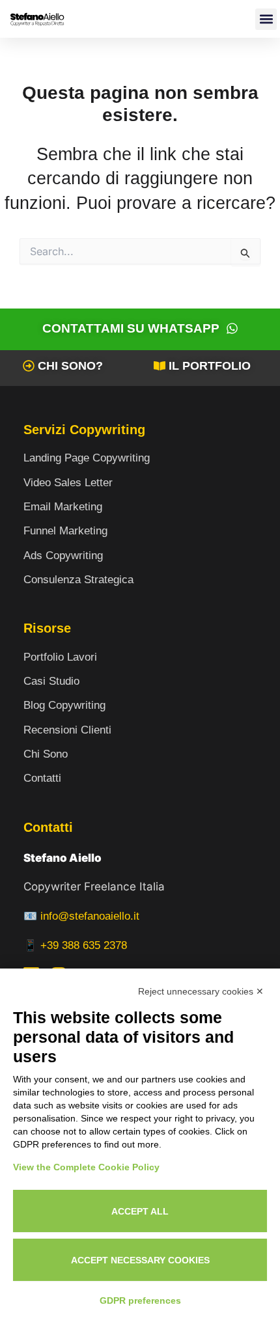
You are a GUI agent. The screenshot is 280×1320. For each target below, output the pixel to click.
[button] (266, 19)
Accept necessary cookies (140, 1260)
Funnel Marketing (65, 531)
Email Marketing (62, 507)
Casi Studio (51, 681)
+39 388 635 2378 (83, 945)
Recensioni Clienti (67, 730)
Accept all (140, 1211)
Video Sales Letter (68, 482)
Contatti (42, 778)
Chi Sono (45, 754)
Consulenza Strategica (78, 579)
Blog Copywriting (64, 705)
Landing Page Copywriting (86, 458)
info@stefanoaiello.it (89, 916)
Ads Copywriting (63, 555)
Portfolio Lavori (60, 657)
